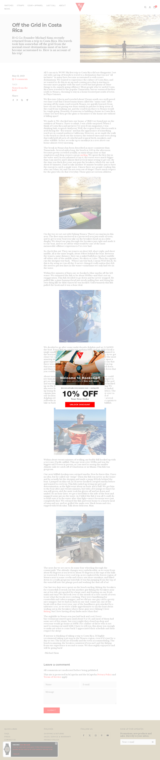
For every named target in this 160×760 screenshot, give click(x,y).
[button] (80, 405)
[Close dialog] (102, 352)
